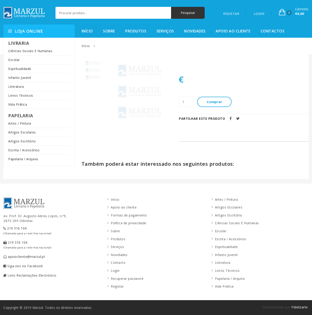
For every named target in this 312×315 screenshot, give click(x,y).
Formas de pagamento (129, 215)
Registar (117, 286)
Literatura (16, 86)
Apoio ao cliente (233, 31)
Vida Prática (17, 104)
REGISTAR (231, 13)
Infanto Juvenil (19, 77)
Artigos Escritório (22, 141)
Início (87, 31)
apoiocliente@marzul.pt (26, 256)
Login (115, 270)
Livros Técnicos (20, 95)
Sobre (109, 31)
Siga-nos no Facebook (24, 266)
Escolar (14, 60)
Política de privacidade (128, 223)
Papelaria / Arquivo (23, 159)
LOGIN (259, 13)
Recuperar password (127, 278)
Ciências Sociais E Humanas (30, 51)
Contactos (273, 31)
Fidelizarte (299, 307)
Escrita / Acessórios (24, 150)
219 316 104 (27, 230)
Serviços (165, 31)
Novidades (195, 31)
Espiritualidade (19, 69)
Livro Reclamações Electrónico (31, 275)
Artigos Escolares (22, 132)
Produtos (135, 31)
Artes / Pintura (19, 123)
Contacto (118, 262)
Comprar (214, 101)
